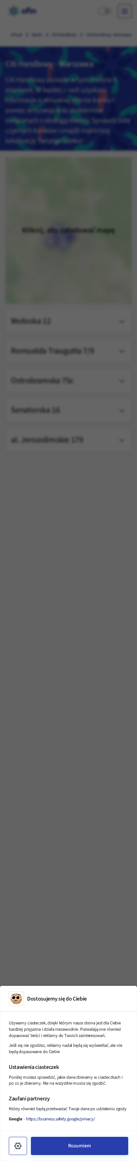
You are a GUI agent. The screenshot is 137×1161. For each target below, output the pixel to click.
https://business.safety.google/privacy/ (60, 1119)
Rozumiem (79, 1145)
